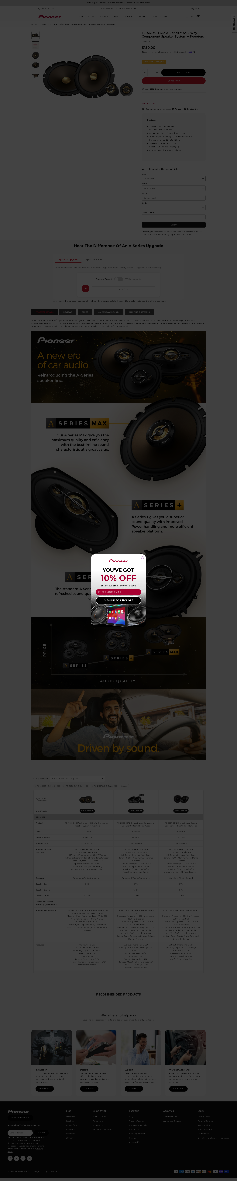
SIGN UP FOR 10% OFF (118, 600)
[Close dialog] (142, 557)
